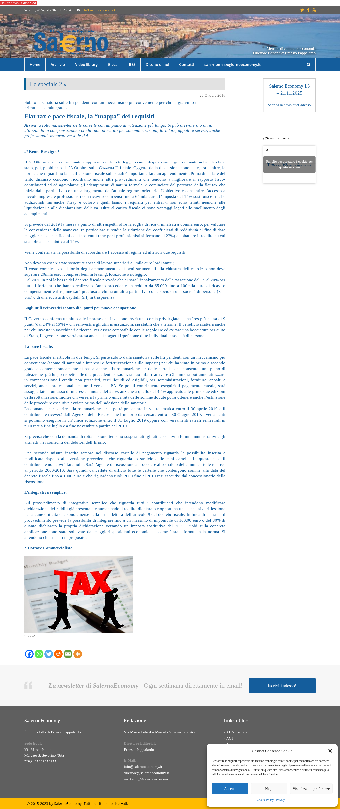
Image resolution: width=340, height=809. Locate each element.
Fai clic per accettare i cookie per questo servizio (289, 164)
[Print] (58, 654)
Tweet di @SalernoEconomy (289, 164)
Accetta (230, 789)
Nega (269, 789)
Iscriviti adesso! (282, 685)
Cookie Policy (265, 800)
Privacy (280, 800)
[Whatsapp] (39, 654)
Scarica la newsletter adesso (289, 105)
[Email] (68, 654)
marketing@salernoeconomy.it (147, 779)
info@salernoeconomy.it (98, 10)
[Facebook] (29, 654)
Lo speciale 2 (46, 84)
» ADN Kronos (235, 732)
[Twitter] (48, 654)
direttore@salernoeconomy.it (146, 773)
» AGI (228, 738)
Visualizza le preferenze (311, 789)
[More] (77, 654)
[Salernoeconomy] (71, 42)
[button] (330, 750)
